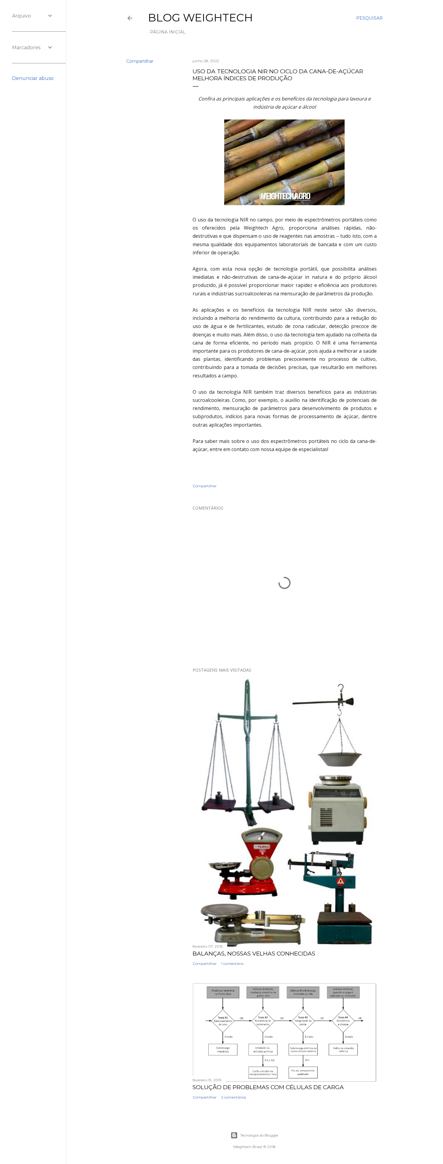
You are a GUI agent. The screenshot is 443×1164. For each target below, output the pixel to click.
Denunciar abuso (33, 78)
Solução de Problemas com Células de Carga (268, 1087)
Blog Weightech (200, 17)
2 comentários (233, 1097)
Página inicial (168, 32)
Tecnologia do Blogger (259, 1135)
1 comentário (232, 963)
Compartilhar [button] (139, 61)
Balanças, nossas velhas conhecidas (254, 953)
